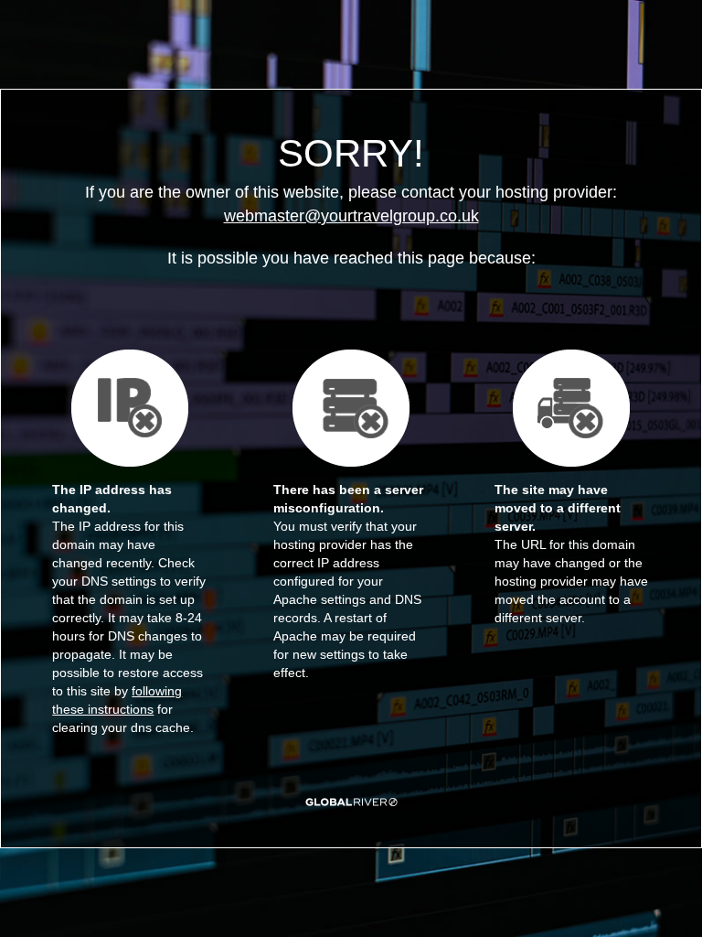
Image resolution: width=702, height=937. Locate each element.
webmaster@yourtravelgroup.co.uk (351, 216)
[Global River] (351, 801)
